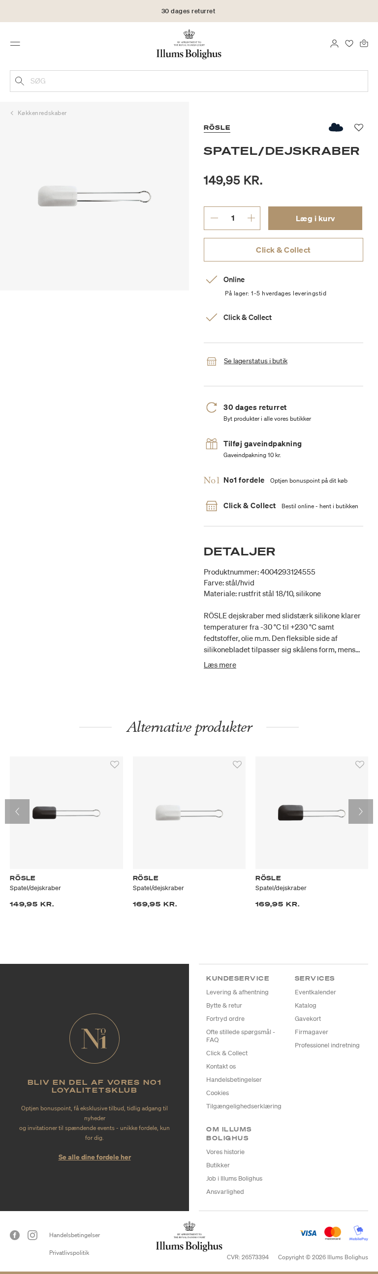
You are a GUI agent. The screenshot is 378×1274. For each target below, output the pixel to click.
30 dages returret (188, 11)
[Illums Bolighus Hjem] (189, 43)
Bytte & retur (224, 1005)
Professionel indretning (327, 1045)
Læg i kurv (315, 218)
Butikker (218, 1165)
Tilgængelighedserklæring (244, 1106)
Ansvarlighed (225, 1191)
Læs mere (220, 664)
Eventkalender (315, 992)
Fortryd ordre (225, 1018)
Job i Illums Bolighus (234, 1178)
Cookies (217, 1093)
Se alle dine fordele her (95, 1156)
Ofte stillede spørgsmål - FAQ (240, 1036)
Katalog (305, 1005)
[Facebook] (15, 1235)
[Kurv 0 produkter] (364, 42)
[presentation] (17, 811)
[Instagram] (32, 1235)
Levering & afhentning (237, 992)
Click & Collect (283, 250)
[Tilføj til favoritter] (114, 764)
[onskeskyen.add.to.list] (336, 127)
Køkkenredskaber (42, 113)
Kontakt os (221, 1066)
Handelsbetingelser (234, 1079)
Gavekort (308, 1018)
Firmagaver (311, 1032)
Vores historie (225, 1152)
